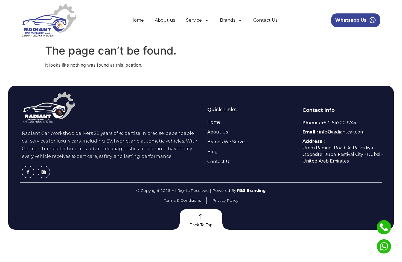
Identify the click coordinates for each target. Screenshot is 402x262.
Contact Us (265, 20)
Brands (227, 20)
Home (137, 20)
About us (165, 20)
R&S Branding (251, 190)
